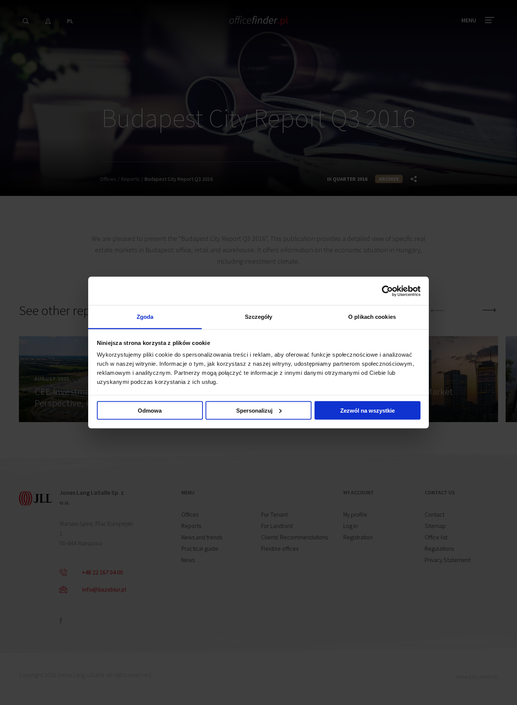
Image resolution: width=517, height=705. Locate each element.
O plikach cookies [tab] (372, 317)
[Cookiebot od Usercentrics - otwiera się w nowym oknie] (387, 291)
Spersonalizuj (254, 410)
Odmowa (150, 410)
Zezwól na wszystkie (367, 410)
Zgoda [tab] (145, 317)
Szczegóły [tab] (259, 317)
